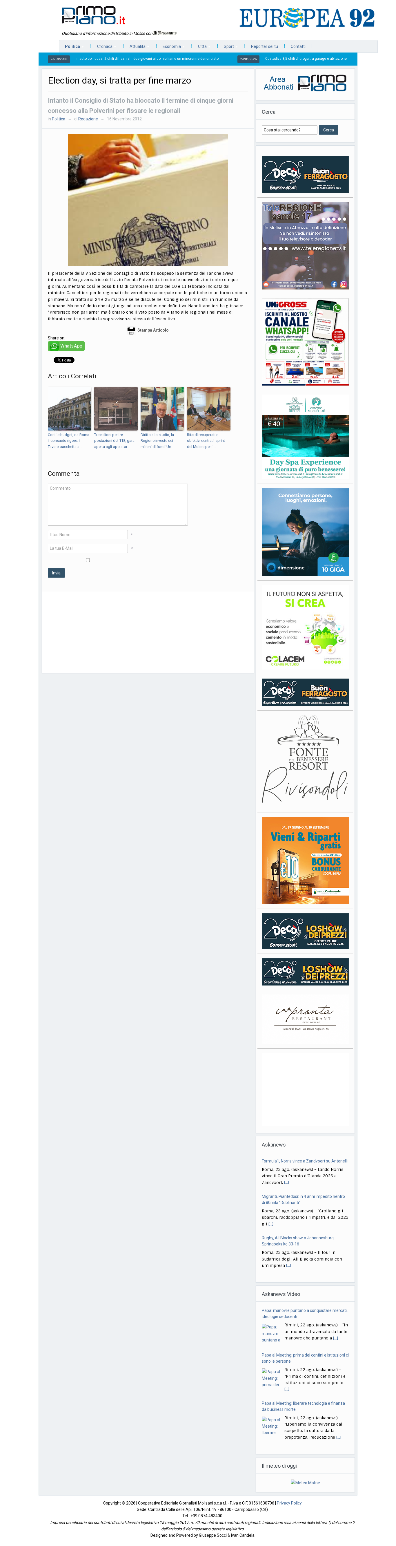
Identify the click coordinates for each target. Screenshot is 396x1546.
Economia (169, 48)
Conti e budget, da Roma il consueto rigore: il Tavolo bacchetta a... (68, 441)
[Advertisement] (148, 632)
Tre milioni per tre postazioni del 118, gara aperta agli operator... (114, 441)
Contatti (298, 46)
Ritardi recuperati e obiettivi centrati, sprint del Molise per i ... (206, 441)
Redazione (88, 119)
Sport (226, 48)
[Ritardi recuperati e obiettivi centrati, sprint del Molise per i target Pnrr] (208, 409)
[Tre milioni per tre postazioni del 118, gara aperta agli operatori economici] (116, 409)
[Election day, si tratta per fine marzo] (148, 199)
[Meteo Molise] (305, 1482)
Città (199, 48)
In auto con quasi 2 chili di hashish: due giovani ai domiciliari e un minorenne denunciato (96, 59)
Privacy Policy (289, 1503)
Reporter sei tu (264, 46)
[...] (286, 1161)
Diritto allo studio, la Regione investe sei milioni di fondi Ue (157, 441)
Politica (69, 48)
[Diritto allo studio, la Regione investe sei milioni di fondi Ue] (162, 409)
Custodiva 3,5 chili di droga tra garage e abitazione (255, 59)
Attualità (135, 48)
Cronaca (101, 48)
